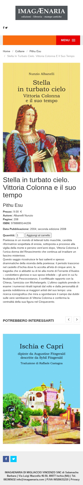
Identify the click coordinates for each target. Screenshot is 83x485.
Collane (20, 51)
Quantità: (9, 235)
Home (6, 51)
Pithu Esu (35, 51)
